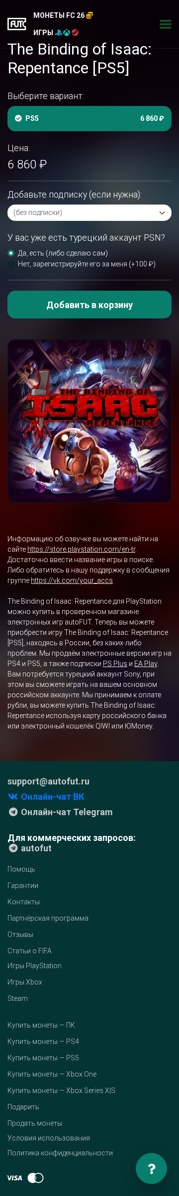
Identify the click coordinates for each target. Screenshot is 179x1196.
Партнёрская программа (48, 918)
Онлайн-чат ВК (51, 796)
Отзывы (20, 934)
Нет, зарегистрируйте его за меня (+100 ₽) (87, 264)
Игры (44, 33)
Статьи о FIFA (29, 951)
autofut (35, 848)
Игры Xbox (24, 982)
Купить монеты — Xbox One (51, 1074)
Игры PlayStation (34, 966)
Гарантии (22, 885)
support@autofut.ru (48, 781)
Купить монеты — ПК (41, 1025)
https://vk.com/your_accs (72, 580)
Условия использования (48, 1138)
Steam (17, 998)
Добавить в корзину (89, 305)
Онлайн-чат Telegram (66, 812)
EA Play (145, 664)
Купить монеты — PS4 (43, 1041)
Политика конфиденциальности (60, 1153)
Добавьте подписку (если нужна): (74, 195)
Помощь (21, 869)
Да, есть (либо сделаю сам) (63, 253)
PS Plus (115, 664)
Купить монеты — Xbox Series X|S (61, 1090)
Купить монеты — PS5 (43, 1058)
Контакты (23, 902)
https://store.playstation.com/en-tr (81, 549)
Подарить (23, 1107)
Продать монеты (34, 1123)
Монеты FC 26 (59, 15)
